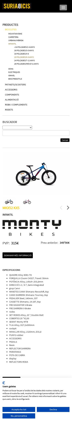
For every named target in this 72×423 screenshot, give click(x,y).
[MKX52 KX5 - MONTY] (36, 173)
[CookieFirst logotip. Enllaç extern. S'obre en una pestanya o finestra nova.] (4, 382)
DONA (10, 69)
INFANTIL (12, 43)
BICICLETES (10, 29)
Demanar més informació (17, 255)
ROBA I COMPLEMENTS (16, 104)
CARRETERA (13, 37)
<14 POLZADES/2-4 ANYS (24, 47)
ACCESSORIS (11, 89)
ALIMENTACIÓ (12, 99)
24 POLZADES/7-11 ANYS (24, 60)
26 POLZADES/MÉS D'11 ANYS (26, 64)
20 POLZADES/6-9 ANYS (24, 57)
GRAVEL (11, 75)
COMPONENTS (12, 94)
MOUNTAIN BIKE (15, 33)
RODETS (9, 109)
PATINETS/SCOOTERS (15, 84)
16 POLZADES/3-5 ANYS (24, 50)
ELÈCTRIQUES (14, 72)
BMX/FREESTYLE (15, 79)
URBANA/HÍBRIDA (15, 40)
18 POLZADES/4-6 (21, 53)
